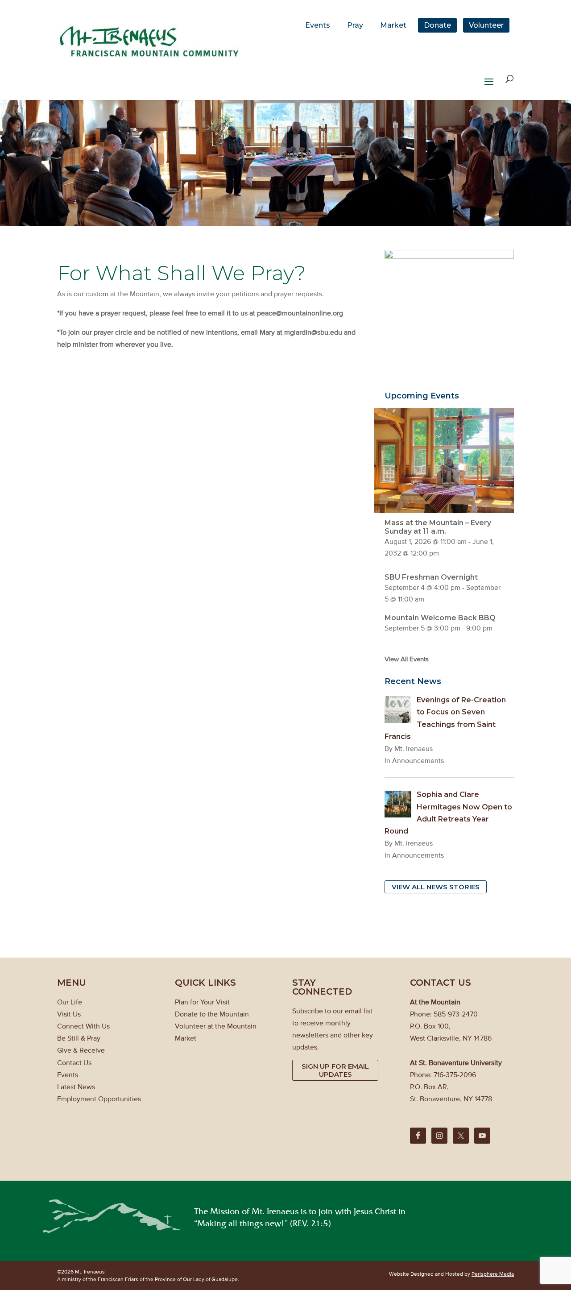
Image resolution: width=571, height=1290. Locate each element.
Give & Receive (81, 1050)
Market (393, 25)
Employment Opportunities (99, 1099)
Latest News (76, 1087)
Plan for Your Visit (202, 1002)
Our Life (69, 1002)
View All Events (407, 659)
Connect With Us (83, 1026)
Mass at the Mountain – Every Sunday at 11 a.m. (438, 526)
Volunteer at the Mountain (216, 1026)
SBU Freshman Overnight (431, 577)
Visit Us (69, 1014)
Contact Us (74, 1062)
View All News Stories (436, 887)
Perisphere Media (493, 1274)
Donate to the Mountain (212, 1014)
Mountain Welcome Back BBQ (440, 618)
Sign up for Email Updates (335, 1070)
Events (317, 25)
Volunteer (486, 25)
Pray (355, 25)
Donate (437, 25)
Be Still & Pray (78, 1038)
